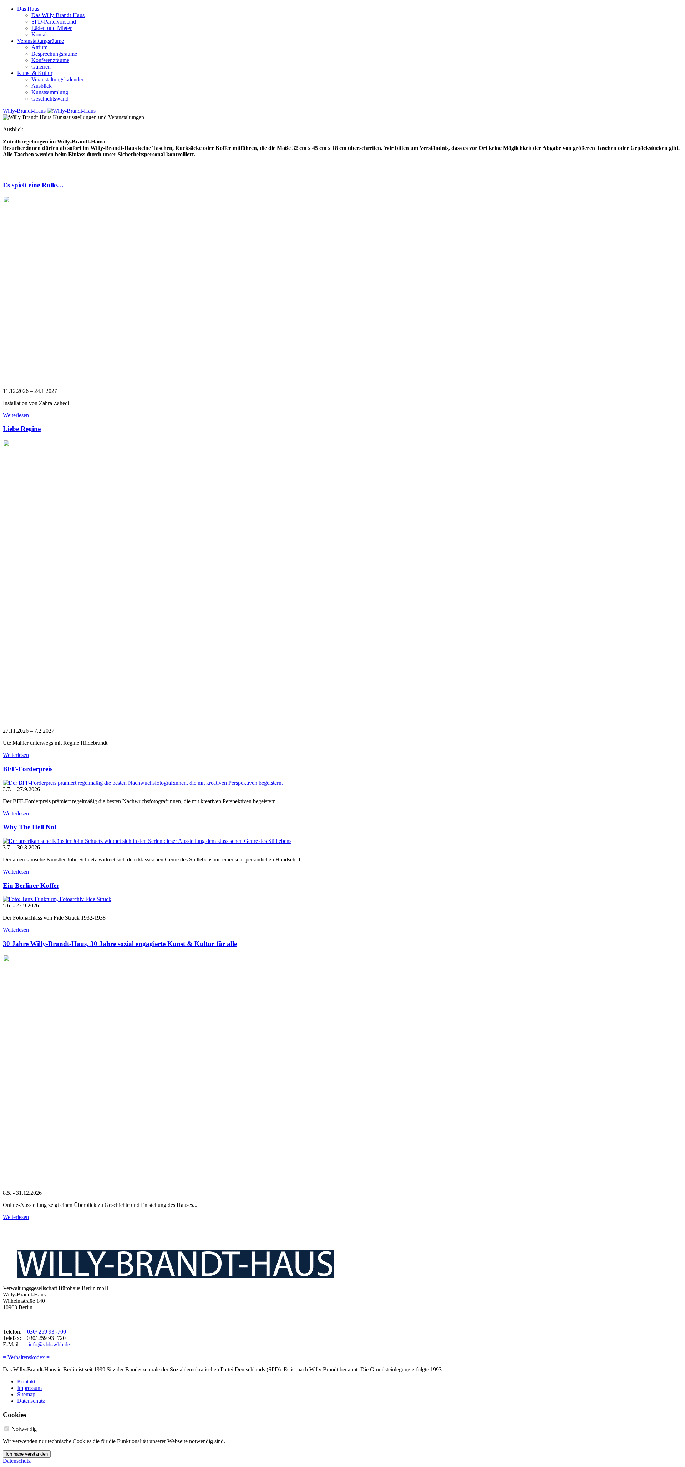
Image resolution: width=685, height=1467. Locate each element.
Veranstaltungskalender (57, 79)
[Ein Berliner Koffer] (57, 899)
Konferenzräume (50, 60)
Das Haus (28, 9)
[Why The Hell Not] (147, 841)
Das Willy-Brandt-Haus (58, 15)
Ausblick (41, 86)
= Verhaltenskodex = (26, 1357)
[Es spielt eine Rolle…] (145, 384)
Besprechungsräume (54, 54)
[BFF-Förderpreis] (143, 783)
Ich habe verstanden (27, 1454)
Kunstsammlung (49, 92)
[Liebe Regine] (145, 724)
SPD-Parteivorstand (53, 22)
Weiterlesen (16, 415)
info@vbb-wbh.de (49, 1344)
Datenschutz (31, 1401)
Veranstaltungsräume (40, 41)
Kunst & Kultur (34, 73)
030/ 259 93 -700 (46, 1332)
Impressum (29, 1388)
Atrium (39, 47)
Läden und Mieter (51, 28)
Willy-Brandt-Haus (25, 111)
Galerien (41, 67)
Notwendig (24, 1429)
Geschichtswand (49, 99)
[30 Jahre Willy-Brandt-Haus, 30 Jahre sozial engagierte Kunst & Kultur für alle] (145, 1186)
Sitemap (26, 1394)
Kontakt (40, 34)
